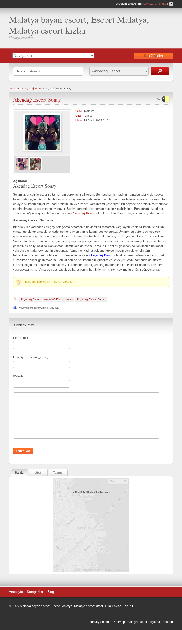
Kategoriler (35, 592)
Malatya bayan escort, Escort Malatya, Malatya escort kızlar (79, 24)
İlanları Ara (160, 71)
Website (18, 376)
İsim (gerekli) (21, 338)
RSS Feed (171, 4)
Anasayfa (15, 88)
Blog (50, 592)
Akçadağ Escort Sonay (37, 99)
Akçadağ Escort (33, 88)
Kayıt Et (148, 3)
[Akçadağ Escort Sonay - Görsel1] (22, 169)
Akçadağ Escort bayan (58, 299)
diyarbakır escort (161, 622)
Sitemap (119, 622)
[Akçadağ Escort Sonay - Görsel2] (35, 169)
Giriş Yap (160, 3)
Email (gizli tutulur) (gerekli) (30, 357)
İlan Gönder (153, 56)
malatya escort (100, 622)
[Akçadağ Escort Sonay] (42, 150)
